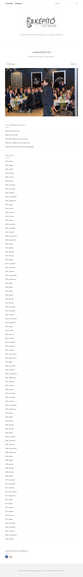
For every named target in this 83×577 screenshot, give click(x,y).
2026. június (9, 161)
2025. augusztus (10, 201)
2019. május (9, 417)
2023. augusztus (10, 279)
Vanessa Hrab (49, 56)
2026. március (9, 173)
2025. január (9, 220)
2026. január (9, 181)
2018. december (10, 437)
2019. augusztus (10, 409)
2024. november (10, 228)
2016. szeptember (11, 535)
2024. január (9, 260)
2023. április (9, 295)
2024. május (9, 244)
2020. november (10, 366)
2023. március (9, 299)
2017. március (9, 511)
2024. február (9, 256)
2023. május (9, 291)
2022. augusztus (10, 322)
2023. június (9, 287)
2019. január (9, 433)
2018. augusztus (10, 452)
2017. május (8, 503)
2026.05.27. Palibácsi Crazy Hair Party (17, 143)
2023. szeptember (11, 275)
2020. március (9, 381)
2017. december (10, 480)
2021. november (10, 346)
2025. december (10, 185)
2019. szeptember (11, 405)
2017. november (10, 484)
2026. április (9, 169)
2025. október (9, 193)
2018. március (9, 468)
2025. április (9, 208)
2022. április (9, 330)
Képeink (18, 3)
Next (73, 64)
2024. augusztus (10, 240)
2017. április (9, 507)
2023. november (10, 267)
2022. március (9, 334)
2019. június (9, 413)
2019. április (9, 421)
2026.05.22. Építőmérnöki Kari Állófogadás (19, 147)
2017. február (9, 515)
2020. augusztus (10, 378)
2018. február (9, 472)
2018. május (9, 460)
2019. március (9, 425)
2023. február (9, 303)
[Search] (76, 3)
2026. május (9, 165)
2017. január (9, 519)
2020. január (9, 389)
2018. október (9, 444)
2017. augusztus (10, 496)
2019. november (10, 397)
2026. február (9, 177)
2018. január (9, 476)
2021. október (9, 350)
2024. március (9, 252)
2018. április (9, 464)
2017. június (9, 499)
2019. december (10, 393)
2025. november (10, 189)
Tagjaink (9, 3)
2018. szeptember (11, 448)
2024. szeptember (11, 236)
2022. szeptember (11, 319)
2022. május (9, 326)
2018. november (10, 440)
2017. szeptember (11, 492)
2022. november (10, 311)
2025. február (9, 216)
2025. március (9, 212)
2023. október (9, 271)
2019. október (9, 401)
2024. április (9, 248)
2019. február (9, 429)
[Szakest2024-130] (41, 92)
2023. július (8, 283)
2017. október (9, 488)
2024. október (9, 232)
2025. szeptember (11, 197)
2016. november (10, 527)
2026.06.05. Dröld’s (11, 135)
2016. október (9, 531)
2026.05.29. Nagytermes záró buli (16, 139)
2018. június (9, 456)
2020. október (10, 370)
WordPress (62, 570)
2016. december (10, 523)
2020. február (9, 385)
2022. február (9, 338)
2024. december (10, 224)
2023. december (10, 263)
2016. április (9, 539)
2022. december (10, 307)
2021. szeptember (11, 354)
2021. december (10, 342)
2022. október (9, 315)
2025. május (9, 204)
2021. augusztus (10, 358)
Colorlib (49, 570)
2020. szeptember (11, 374)
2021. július (8, 362)
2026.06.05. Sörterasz (12, 131)
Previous (11, 64)
